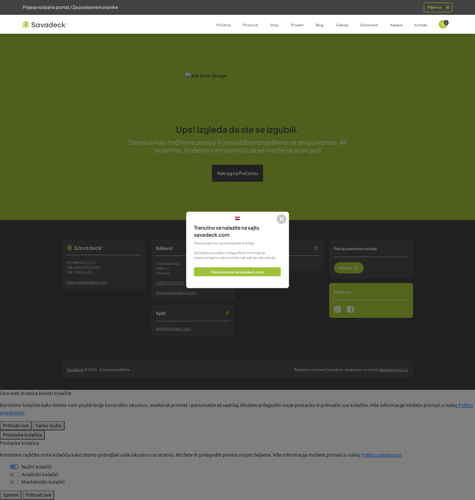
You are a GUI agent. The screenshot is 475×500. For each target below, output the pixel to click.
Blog (319, 25)
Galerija (342, 25)
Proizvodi (250, 25)
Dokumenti (369, 25)
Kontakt (421, 25)
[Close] (281, 219)
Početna (223, 25)
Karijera (396, 25)
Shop (274, 25)
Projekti (297, 25)
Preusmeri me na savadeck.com (237, 272)
